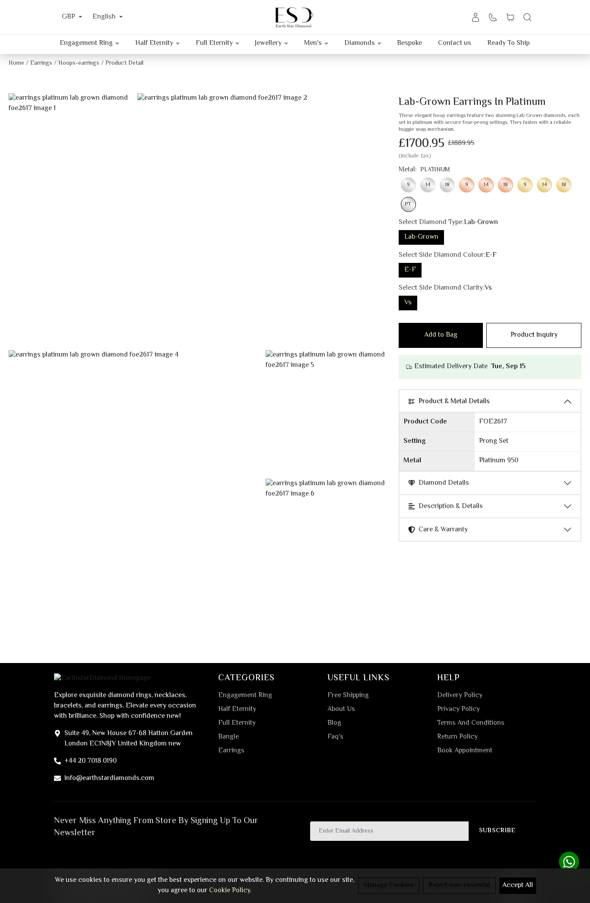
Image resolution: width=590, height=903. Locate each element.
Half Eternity (237, 709)
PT (408, 204)
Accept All (517, 885)
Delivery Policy (459, 696)
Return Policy (457, 737)
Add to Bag (440, 335)
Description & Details (451, 506)
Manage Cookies (389, 885)
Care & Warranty (443, 529)
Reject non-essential (459, 885)
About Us (341, 709)
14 (427, 185)
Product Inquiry (534, 335)
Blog (334, 723)
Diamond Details (444, 483)
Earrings (231, 751)
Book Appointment (464, 751)
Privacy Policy (458, 709)
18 (447, 185)
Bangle (228, 737)
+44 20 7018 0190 (90, 761)
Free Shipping (348, 696)
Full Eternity (237, 723)
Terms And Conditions (470, 723)
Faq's (335, 737)
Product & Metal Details (454, 401)
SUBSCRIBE (497, 831)
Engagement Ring (245, 696)
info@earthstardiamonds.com (109, 778)
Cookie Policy (229, 890)
